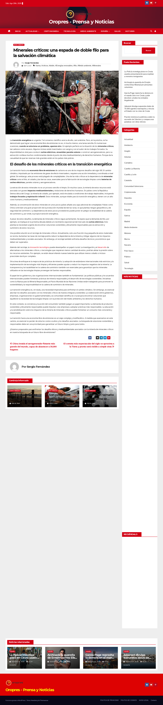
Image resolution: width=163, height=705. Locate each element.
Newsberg (34, 700)
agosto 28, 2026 (18, 661)
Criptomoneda (51, 31)
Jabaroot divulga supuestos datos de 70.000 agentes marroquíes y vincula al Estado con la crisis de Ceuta (139, 108)
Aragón (127, 151)
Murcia (127, 239)
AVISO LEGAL (144, 700)
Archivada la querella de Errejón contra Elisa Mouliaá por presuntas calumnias (138, 84)
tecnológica (44, 247)
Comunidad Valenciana (133, 186)
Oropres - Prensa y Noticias (81, 22)
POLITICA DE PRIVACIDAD (109, 700)
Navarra (127, 245)
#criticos (44, 66)
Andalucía (128, 145)
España (105, 31)
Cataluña (128, 180)
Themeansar (44, 700)
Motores (130, 31)
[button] (151, 31)
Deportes (128, 198)
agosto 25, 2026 (132, 661)
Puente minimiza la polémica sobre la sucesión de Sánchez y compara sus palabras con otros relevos (139, 119)
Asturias (127, 157)
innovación (34, 247)
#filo (75, 66)
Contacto (154, 700)
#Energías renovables (64, 66)
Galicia (127, 216)
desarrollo (102, 247)
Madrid (127, 221)
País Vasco (128, 251)
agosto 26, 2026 (56, 661)
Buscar (127, 43)
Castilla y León (130, 175)
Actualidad (32, 31)
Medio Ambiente (88, 31)
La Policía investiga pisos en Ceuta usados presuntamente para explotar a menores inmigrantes (139, 74)
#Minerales (96, 66)
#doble (51, 66)
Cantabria (128, 163)
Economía (128, 204)
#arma (38, 66)
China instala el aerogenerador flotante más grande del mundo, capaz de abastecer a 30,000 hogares (33, 346)
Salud (117, 31)
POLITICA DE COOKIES (129, 700)
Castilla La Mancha (132, 169)
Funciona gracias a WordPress (16, 700)
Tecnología (70, 31)
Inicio (18, 31)
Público (127, 257)
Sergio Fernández (32, 63)
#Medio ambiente (84, 66)
